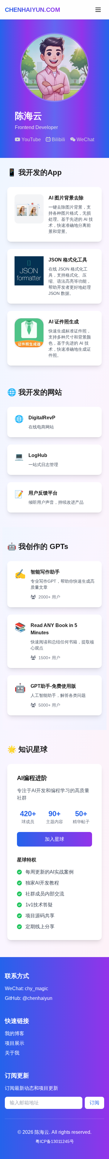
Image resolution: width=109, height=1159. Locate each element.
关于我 (12, 1052)
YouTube (30, 139)
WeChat (84, 139)
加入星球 (54, 839)
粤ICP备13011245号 (54, 1141)
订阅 (94, 1102)
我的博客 (14, 1033)
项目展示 (14, 1043)
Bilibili (58, 139)
